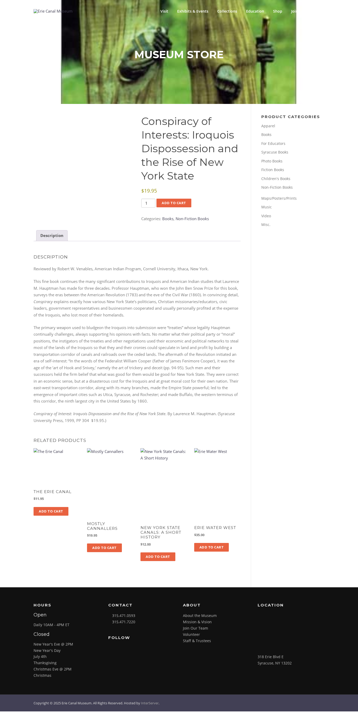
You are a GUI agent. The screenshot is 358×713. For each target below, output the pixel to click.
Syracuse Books (274, 152)
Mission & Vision (197, 621)
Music (266, 206)
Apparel (268, 125)
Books (167, 218)
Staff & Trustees (197, 640)
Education (255, 11)
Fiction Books (272, 169)
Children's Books (275, 178)
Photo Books (272, 161)
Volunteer (191, 634)
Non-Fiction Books (192, 218)
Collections (227, 11)
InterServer (150, 703)
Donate (313, 11)
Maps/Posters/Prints (279, 198)
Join (294, 11)
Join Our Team (195, 628)
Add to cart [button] (51, 511)
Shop (277, 11)
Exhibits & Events (192, 11)
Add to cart (174, 202)
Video (266, 215)
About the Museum (200, 615)
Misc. (265, 224)
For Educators (273, 143)
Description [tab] (51, 235)
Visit (164, 11)
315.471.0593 (123, 615)
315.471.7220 (123, 621)
